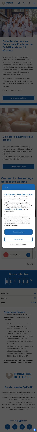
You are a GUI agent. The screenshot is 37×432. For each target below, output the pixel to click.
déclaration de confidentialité (13, 209)
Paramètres (18, 239)
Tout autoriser (18, 232)
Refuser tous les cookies (18, 244)
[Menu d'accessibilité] (35, 429)
